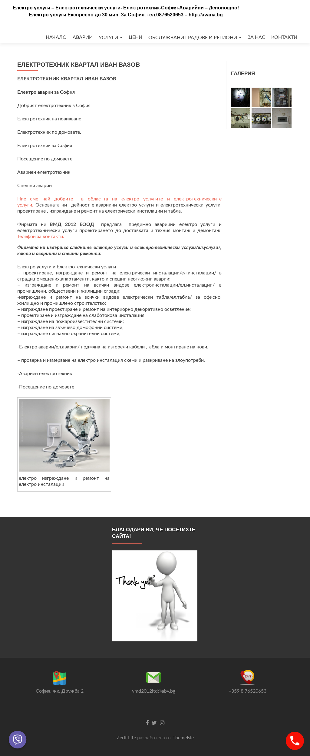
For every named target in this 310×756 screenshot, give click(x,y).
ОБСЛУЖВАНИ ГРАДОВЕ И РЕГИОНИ (192, 37)
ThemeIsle (183, 737)
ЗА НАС (256, 37)
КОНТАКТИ (284, 37)
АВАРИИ (83, 37)
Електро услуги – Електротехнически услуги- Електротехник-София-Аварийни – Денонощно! (126, 7)
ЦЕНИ (135, 37)
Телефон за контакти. (40, 236)
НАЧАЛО (56, 37)
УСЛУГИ (108, 37)
